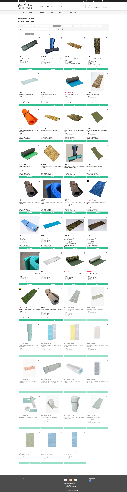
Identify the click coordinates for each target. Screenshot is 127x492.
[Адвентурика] (28, 6)
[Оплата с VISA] (65, 481)
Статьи (90, 476)
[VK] (83, 1)
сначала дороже (49, 34)
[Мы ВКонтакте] (90, 481)
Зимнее (60, 12)
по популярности (30, 34)
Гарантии (46, 480)
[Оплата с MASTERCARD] (70, 481)
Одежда (31, 12)
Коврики (30, 16)
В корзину (29, 69)
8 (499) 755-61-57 (45, 6)
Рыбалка (41, 12)
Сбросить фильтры (62, 29)
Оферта (46, 476)
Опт (45, 482)
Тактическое (71, 12)
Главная (20, 16)
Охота (51, 12)
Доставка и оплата (48, 478)
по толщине (58, 34)
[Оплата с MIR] (75, 481)
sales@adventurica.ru (27, 480)
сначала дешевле (39, 34)
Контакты (46, 485)
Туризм (21, 12)
